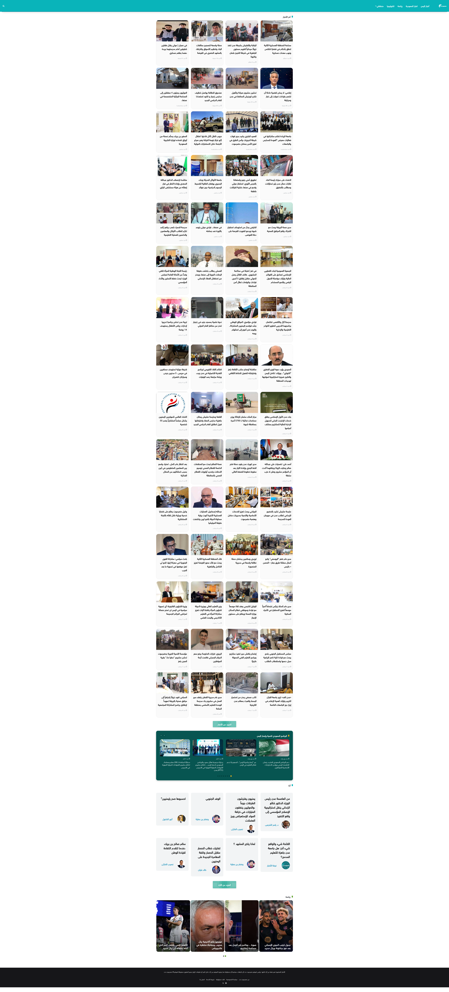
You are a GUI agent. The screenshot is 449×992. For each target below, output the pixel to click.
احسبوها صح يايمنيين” (173, 798)
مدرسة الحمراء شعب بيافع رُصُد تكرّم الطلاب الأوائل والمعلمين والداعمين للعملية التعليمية (173, 230)
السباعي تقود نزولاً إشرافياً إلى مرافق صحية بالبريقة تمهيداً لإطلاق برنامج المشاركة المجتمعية (172, 700)
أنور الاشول (167, 819)
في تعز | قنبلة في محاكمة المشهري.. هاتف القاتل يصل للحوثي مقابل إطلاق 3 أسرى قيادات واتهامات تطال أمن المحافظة (244, 278)
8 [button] (217, 776)
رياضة (400, 6)
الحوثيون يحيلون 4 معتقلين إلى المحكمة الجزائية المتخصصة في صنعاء (173, 96)
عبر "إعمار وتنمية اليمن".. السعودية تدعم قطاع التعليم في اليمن (241, 763)
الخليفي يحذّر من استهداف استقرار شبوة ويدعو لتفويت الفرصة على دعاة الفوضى (241, 230)
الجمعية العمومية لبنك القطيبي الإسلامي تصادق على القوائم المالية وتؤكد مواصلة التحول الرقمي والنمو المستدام (277, 276)
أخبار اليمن (425, 6)
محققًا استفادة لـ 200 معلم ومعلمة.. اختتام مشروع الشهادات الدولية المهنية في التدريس (176, 764)
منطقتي (380, 6)
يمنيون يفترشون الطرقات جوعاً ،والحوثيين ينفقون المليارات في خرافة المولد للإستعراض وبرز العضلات (243, 809)
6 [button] (221, 776)
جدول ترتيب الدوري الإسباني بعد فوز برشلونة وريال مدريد (278, 946)
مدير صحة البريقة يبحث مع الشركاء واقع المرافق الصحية (279, 229)
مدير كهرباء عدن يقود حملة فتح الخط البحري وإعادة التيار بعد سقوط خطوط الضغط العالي (243, 467)
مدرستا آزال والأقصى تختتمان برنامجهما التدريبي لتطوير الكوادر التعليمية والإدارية (277, 325)
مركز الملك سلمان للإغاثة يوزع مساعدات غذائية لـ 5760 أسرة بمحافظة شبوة (243, 420)
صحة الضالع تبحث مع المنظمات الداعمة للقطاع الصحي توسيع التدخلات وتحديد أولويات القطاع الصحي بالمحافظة (208, 469)
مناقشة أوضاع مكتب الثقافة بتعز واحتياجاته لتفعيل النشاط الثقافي (242, 371)
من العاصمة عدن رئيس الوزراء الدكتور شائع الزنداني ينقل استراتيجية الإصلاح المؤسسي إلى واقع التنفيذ (277, 807)
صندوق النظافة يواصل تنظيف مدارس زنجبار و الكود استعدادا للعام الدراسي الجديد (208, 96)
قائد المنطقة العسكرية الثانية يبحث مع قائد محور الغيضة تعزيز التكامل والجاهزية (208, 562)
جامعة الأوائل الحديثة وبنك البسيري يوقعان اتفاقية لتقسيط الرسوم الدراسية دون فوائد (208, 183)
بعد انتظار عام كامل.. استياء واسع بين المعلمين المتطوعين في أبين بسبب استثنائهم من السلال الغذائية (172, 469)
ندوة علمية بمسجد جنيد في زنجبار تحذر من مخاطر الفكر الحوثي (207, 323)
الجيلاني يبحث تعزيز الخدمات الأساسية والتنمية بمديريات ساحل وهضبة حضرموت (242, 515)
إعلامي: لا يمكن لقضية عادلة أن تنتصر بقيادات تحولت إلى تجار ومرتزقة (277, 96)
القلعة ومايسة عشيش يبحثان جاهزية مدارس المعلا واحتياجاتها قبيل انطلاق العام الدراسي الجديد (208, 420)
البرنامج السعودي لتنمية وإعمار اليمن (272, 735)
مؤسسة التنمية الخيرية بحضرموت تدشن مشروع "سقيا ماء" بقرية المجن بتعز (172, 657)
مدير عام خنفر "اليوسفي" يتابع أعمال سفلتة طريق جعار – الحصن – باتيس (277, 562)
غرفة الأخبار (272, 865)
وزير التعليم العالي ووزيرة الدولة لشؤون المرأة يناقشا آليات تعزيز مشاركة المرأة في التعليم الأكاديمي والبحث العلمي (208, 611)
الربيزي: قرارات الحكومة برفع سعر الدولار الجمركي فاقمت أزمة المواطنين (208, 657)
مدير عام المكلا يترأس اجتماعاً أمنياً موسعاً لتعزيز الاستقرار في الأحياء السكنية (276, 609)
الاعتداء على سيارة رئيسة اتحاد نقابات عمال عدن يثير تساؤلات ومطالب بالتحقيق (278, 183)
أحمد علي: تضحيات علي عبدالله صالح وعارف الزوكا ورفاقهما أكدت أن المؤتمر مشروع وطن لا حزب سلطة (276, 469)
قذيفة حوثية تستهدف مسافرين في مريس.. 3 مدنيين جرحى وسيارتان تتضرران (173, 373)
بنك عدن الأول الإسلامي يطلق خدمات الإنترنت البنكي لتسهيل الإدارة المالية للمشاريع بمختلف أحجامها (278, 422)
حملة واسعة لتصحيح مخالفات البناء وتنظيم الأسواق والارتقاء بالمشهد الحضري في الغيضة (209, 48)
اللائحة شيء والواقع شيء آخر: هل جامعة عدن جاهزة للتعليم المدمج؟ (279, 850)
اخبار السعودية (412, 6)
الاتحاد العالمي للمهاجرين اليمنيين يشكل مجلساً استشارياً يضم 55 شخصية (173, 420)
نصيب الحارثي (237, 828)
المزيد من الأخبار (224, 724)
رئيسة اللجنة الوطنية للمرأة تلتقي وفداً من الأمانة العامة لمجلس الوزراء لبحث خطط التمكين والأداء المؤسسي (173, 276)
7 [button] (219, 776)
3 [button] (227, 776)
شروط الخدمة (210, 979)
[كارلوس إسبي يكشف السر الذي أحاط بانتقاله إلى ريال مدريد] (173, 926)
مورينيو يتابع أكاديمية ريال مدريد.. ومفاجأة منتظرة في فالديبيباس (209, 944)
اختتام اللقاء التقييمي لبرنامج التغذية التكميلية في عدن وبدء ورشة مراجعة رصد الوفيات (209, 373)
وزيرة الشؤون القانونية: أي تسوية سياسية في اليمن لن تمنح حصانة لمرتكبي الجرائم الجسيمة (172, 609)
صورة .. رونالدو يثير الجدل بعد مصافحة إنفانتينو (242, 946)
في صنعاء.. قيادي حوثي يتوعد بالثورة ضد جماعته (209, 229)
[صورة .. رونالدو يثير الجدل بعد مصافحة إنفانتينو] (242, 926)
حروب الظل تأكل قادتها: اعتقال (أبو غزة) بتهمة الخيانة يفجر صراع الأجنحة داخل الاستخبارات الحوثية (208, 139)
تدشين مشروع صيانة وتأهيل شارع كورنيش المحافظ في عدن (243, 94)
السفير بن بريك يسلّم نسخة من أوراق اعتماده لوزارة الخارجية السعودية (173, 139)
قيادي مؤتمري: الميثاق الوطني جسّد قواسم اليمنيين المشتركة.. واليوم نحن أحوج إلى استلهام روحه (242, 327)
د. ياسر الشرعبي (272, 824)
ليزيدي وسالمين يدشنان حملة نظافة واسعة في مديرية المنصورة (244, 562)
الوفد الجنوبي (213, 798)
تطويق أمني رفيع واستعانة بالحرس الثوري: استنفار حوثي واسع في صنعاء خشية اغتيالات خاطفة (243, 185)
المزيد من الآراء (224, 884)
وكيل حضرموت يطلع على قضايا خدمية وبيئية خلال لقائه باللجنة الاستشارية (173, 515)
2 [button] (229, 776)
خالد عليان (202, 869)
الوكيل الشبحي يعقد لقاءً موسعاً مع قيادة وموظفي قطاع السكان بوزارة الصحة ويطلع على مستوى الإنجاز (242, 611)
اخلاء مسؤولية (220, 979)
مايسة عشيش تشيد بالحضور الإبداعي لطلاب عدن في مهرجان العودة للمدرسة (277, 515)
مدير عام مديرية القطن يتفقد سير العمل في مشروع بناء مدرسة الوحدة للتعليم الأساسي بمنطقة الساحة (207, 702)
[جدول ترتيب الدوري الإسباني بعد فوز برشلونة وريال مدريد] (276, 926)
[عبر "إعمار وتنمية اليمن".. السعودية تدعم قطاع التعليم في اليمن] (241, 747)
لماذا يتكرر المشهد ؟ (244, 843)
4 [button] (225, 776)
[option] (274, 754)
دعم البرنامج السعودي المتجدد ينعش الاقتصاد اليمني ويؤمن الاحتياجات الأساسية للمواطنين (276, 764)
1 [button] (231, 776)
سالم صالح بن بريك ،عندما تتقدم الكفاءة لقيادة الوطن (175, 847)
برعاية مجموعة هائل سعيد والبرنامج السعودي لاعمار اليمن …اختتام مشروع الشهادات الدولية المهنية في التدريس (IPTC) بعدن (209, 765)
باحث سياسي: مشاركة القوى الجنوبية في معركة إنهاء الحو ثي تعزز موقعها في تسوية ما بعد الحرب (173, 564)
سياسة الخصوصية (231, 979)
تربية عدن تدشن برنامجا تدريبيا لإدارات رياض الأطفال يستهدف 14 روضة (173, 325)
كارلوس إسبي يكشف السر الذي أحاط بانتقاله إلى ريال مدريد (173, 946)
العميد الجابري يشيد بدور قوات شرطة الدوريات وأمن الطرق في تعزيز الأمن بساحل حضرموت (242, 139)
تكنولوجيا (390, 6)
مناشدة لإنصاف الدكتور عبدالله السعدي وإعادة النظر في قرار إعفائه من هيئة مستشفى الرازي (173, 183)
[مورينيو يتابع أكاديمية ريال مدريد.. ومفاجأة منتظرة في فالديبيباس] (207, 926)
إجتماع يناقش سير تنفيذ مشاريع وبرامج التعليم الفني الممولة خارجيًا (242, 657)
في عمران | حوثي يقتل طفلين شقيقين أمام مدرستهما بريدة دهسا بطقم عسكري (174, 48)
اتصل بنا (202, 979)
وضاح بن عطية (202, 819)
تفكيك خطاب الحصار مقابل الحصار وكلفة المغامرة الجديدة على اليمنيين (209, 854)
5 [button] (223, 776)
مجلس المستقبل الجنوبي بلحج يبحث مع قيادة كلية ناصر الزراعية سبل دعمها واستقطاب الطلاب (277, 657)
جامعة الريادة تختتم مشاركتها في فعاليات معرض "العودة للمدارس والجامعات (277, 139)
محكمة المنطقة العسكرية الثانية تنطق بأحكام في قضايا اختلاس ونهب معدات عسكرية (277, 48)
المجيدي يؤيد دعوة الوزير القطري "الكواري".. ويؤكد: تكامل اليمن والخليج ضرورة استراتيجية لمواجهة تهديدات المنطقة (276, 374)
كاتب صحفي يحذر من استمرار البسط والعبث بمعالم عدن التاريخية (243, 700)
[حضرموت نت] (442, 5)
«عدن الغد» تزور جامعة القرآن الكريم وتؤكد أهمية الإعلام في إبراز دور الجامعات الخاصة (278, 700)
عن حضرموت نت (244, 979)
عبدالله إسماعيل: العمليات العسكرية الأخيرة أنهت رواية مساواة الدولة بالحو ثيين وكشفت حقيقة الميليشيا (207, 516)
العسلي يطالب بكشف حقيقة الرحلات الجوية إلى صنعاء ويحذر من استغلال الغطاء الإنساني (208, 274)
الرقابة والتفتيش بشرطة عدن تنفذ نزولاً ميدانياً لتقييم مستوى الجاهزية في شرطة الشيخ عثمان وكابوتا (242, 50)
